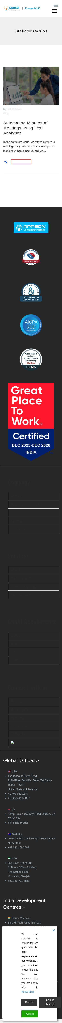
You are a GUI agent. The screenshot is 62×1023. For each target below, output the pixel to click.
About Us (17, 496)
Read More (21, 162)
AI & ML (16, 570)
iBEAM (16, 636)
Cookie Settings (50, 1002)
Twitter (19, 718)
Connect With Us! (13, 1020)
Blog (6, 113)
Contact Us (19, 528)
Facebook (21, 710)
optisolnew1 (14, 108)
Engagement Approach (27, 504)
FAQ (14, 512)
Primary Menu (56, 5)
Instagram (21, 726)
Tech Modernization (24, 578)
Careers (16, 520)
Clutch (19, 742)
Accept (30, 1014)
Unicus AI (17, 660)
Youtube (20, 734)
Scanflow (17, 652)
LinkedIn (20, 701)
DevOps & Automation (26, 594)
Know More (27, 992)
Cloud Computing (23, 586)
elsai (14, 644)
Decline (29, 1002)
